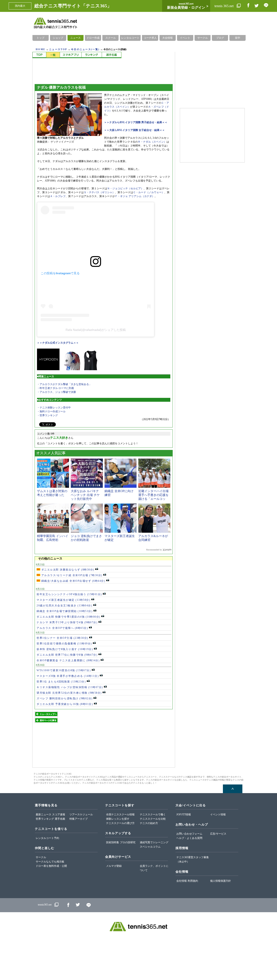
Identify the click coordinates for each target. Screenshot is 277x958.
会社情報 (181, 880)
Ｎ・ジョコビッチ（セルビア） (125, 188)
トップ (40, 37)
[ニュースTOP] (39, 55)
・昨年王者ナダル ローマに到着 (55, 388)
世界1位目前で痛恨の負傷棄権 (64, 643)
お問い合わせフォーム (189, 833)
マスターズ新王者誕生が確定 (63, 599)
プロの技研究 (127, 842)
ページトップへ (232, 788)
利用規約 (193, 880)
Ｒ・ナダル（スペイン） (152, 141)
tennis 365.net (224, 6)
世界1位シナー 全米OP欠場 (62, 637)
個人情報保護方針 (220, 880)
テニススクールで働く (153, 814)
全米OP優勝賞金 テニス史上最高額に (68, 660)
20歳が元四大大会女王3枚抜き (64, 605)
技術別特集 (112, 842)
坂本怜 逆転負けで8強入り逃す (65, 649)
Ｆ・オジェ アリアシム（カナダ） (135, 196)
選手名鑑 (60, 818)
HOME (40, 49)
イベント (185, 37)
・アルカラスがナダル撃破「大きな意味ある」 (64, 384)
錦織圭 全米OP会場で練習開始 (64, 611)
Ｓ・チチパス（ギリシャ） (99, 192)
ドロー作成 (93, 37)
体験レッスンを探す (117, 818)
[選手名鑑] (111, 55)
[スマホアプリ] (70, 55)
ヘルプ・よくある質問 (189, 838)
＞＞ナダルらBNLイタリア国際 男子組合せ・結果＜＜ (135, 122)
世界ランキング (45, 818)
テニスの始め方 (149, 823)
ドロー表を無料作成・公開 (51, 865)
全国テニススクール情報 (120, 814)
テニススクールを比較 (153, 818)
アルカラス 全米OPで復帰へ (62, 628)
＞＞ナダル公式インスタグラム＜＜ (58, 342)
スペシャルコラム (150, 846)
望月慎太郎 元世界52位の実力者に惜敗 (69, 692)
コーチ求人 (150, 37)
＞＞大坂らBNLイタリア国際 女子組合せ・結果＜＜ (134, 130)
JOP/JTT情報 (183, 814)
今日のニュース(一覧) (85, 49)
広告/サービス (218, 833)
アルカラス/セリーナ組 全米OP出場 (71, 575)
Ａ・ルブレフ (58, 196)
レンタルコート (130, 37)
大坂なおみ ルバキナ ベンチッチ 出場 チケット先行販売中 (85, 495)
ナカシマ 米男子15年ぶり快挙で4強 (67, 622)
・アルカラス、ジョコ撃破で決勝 (56, 392)
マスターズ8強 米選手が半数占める (68, 675)
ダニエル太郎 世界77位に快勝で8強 (67, 654)
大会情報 (167, 37)
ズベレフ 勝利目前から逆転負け (65, 698)
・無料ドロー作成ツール (51, 411)
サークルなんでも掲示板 (50, 861)
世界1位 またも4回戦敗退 (61, 681)
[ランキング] (91, 55)
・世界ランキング (47, 415)
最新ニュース (43, 814)
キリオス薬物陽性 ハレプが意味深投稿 (70, 687)
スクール (110, 37)
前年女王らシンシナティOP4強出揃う (69, 594)
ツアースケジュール (81, 814)
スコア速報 (58, 814)
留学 (237, 37)
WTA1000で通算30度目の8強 (64, 670)
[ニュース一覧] (53, 55)
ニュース (75, 37)
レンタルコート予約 (47, 838)
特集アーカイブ (78, 818)
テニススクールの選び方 (120, 823)
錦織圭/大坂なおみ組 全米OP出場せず (72, 580)
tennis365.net (45, 904)
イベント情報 (218, 814)
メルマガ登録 (114, 865)
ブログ (220, 37)
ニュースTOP (58, 49)
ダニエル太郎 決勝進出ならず (67, 569)
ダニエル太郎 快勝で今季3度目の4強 (68, 616)
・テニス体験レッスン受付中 (54, 407)
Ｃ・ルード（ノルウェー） (148, 192)
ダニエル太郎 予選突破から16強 (65, 704)
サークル (202, 37)
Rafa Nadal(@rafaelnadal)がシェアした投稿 (96, 330)
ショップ (58, 37)
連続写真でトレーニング (154, 842)
